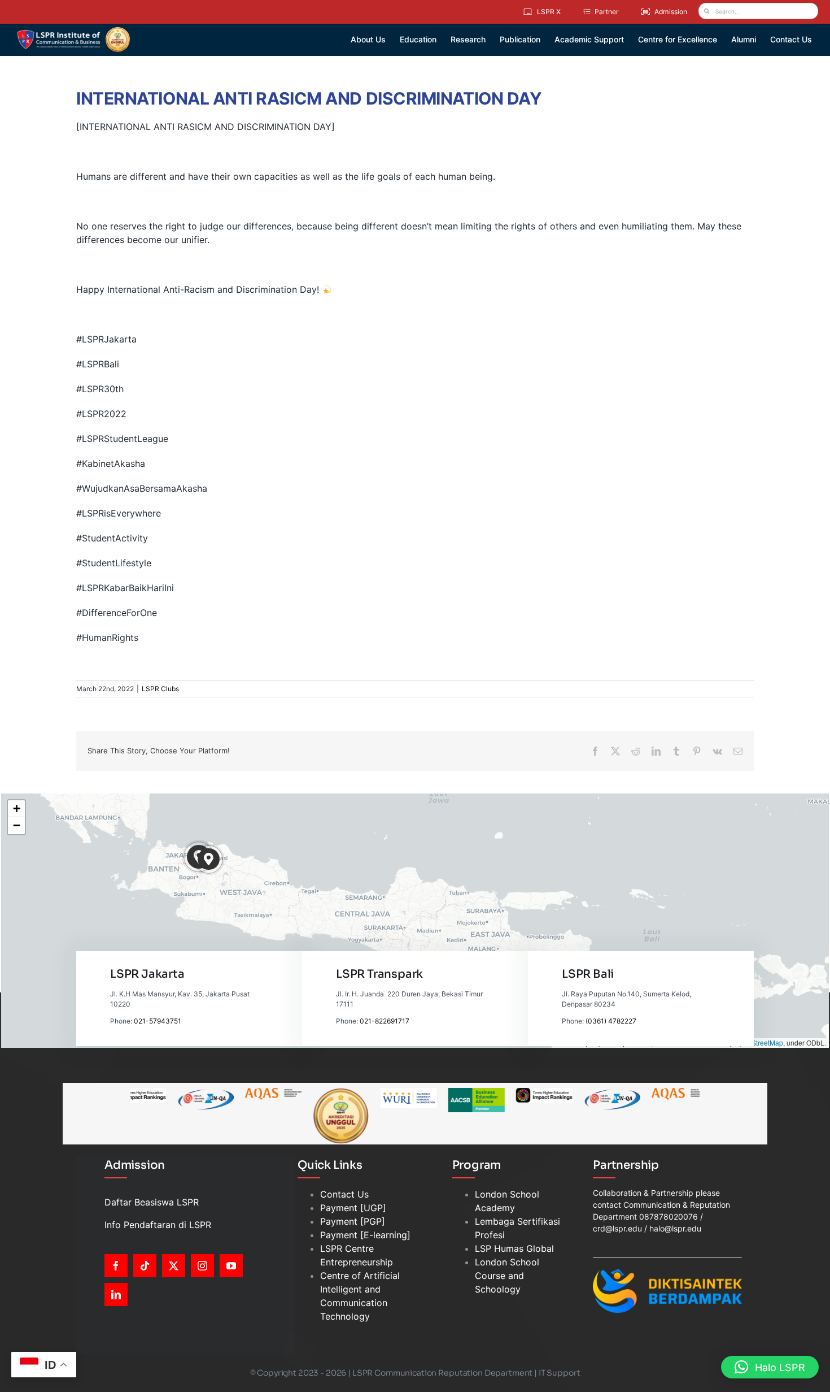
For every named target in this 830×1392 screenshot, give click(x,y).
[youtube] (231, 1265)
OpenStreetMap (759, 1042)
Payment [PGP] (352, 1221)
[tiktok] (144, 1265)
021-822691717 (384, 1021)
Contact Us (344, 1194)
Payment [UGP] (353, 1207)
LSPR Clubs (160, 688)
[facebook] (116, 1265)
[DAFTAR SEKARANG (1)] (73, 30)
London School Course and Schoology (507, 1275)
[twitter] (173, 1265)
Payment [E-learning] (365, 1235)
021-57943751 (157, 1021)
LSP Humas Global (514, 1248)
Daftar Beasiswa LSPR (151, 1202)
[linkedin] (116, 1294)
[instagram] (202, 1265)
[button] (209, 859)
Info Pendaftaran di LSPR (157, 1224)
